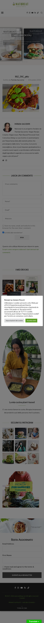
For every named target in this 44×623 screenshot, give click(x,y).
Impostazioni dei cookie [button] (14, 320)
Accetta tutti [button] (31, 320)
